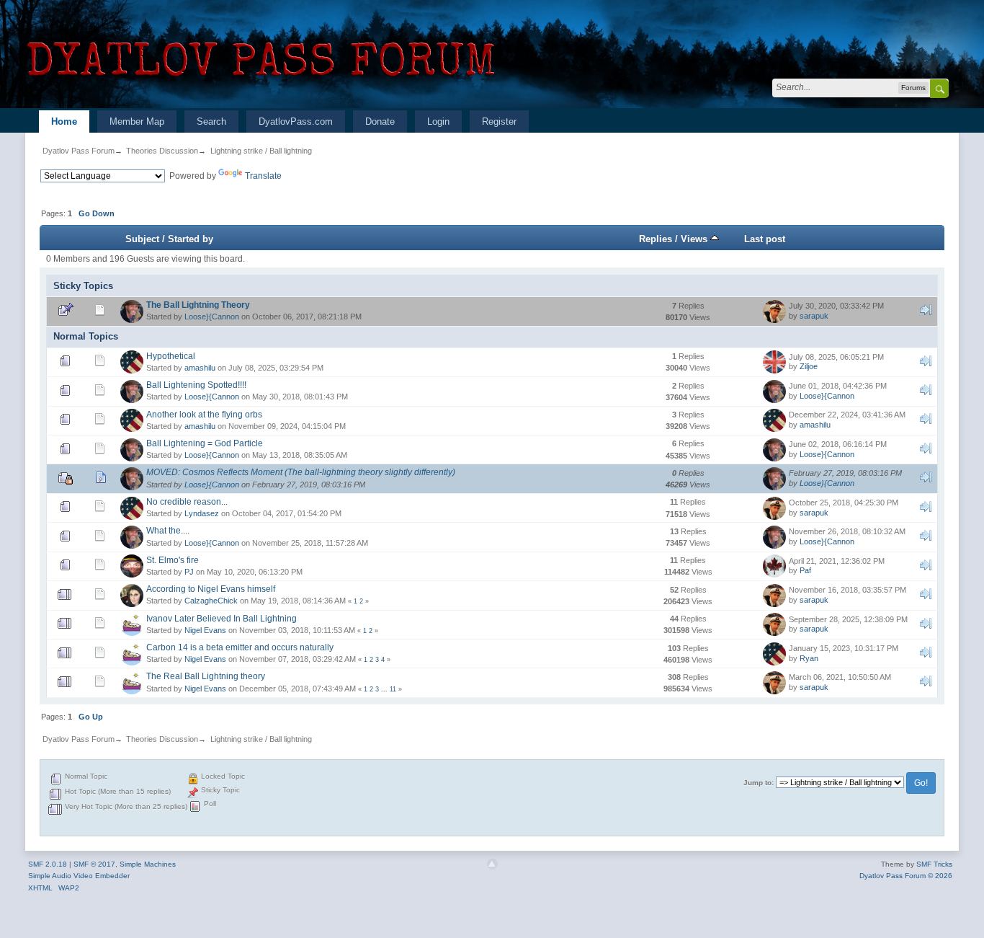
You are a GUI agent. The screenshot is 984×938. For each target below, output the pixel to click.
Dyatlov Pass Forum (79, 150)
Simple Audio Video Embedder (79, 876)
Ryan (809, 658)
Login (438, 121)
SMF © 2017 (94, 864)
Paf (805, 570)
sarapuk (814, 315)
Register (499, 121)
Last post (764, 239)
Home (64, 121)
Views (695, 239)
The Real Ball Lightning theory (205, 676)
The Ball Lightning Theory (198, 305)
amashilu (199, 367)
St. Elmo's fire (172, 560)
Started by (190, 239)
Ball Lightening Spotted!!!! (196, 385)
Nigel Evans (205, 630)
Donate (380, 121)
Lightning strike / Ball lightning (261, 150)
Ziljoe (809, 366)
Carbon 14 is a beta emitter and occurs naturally (240, 647)
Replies (655, 239)
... (385, 689)
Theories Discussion (162, 150)
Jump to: (758, 783)
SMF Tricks (934, 864)
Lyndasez (201, 513)
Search (211, 121)
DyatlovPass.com (296, 121)
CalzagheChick (211, 600)
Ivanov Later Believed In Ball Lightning (221, 619)
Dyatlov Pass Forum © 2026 (905, 876)
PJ (189, 571)
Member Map (136, 121)
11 (393, 689)
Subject (142, 239)
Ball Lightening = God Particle (204, 443)
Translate (263, 176)
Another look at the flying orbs (204, 415)
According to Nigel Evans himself (210, 589)
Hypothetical (170, 356)
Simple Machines (148, 864)
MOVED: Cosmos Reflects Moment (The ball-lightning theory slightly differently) (300, 472)
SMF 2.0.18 (47, 864)
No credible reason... (187, 502)
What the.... (167, 531)
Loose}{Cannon (211, 316)
